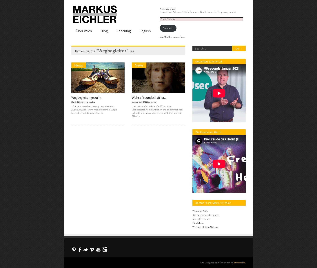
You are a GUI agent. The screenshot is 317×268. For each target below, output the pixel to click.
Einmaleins (239, 262)
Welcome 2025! (200, 210)
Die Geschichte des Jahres (205, 215)
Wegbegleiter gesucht (86, 98)
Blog (104, 31)
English (145, 31)
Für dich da (198, 223)
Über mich (84, 31)
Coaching (123, 31)
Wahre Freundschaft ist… (149, 98)
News (78, 65)
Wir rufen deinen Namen (205, 227)
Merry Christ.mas (201, 219)
